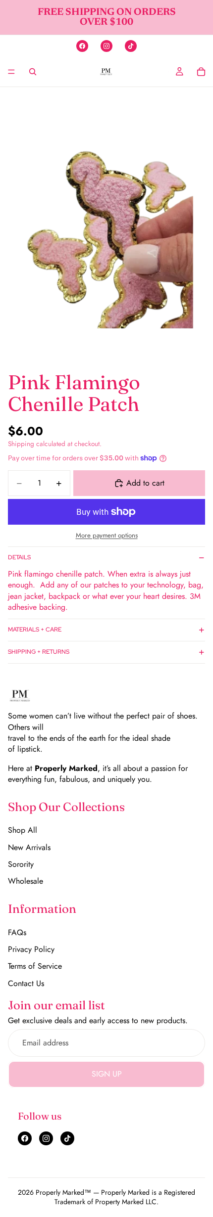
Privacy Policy (31, 949)
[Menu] (11, 71)
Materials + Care (34, 629)
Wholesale (25, 881)
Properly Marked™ (63, 1192)
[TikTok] (131, 46)
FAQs (17, 932)
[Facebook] (82, 46)
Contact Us (26, 983)
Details (19, 557)
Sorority (21, 864)
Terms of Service (35, 966)
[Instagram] (106, 46)
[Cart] (201, 72)
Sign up (107, 1074)
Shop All (22, 830)
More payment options (107, 535)
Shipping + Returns (38, 652)
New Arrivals (29, 847)
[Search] (33, 72)
